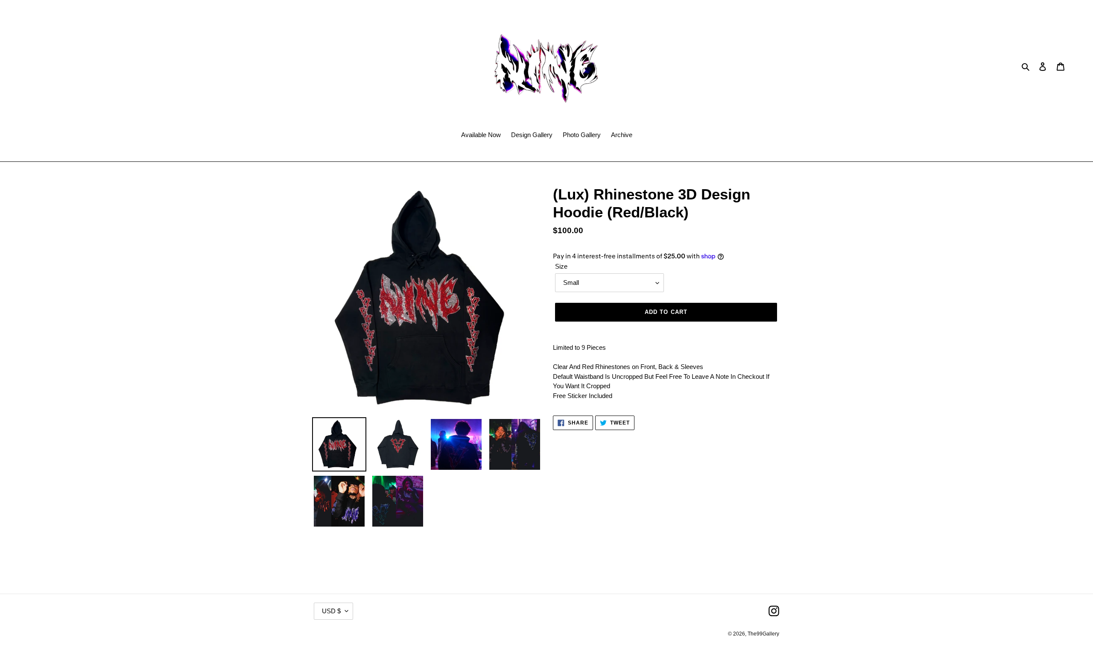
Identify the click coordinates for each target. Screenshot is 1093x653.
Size (561, 266)
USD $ (331, 611)
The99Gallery (763, 634)
